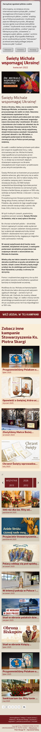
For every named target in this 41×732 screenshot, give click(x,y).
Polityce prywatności (15, 19)
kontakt (34, 721)
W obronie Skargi (22, 719)
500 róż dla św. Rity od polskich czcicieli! (16, 511)
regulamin (11, 721)
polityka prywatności (23, 721)
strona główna (15, 717)
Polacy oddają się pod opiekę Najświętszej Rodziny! (20, 565)
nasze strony (31, 717)
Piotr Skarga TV (20, 730)
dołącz (23, 717)
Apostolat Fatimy (33, 730)
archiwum (33, 719)
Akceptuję (33, 50)
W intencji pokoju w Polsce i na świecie (21, 592)
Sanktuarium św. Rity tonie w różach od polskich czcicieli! (20, 700)
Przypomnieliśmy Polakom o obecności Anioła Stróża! (19, 371)
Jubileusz (12, 719)
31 (24, 707)
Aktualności (33, 728)
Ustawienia (20, 50)
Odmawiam (8, 50)
